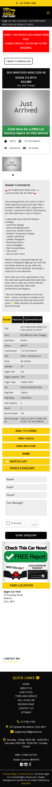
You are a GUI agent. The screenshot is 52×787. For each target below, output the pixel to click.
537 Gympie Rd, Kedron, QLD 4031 (27, 726)
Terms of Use (26, 773)
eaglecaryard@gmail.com (28, 731)
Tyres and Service (26, 696)
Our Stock (22, 20)
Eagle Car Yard (9, 20)
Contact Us (26, 708)
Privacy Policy (10, 773)
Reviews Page (26, 704)
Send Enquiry (26, 535)
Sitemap (26, 712)
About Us (26, 688)
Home (26, 684)
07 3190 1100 (28, 3)
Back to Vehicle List (19, 61)
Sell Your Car (26, 700)
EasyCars (26, 783)
